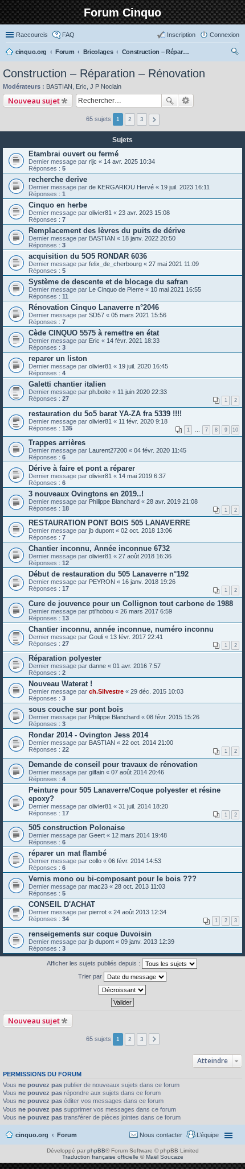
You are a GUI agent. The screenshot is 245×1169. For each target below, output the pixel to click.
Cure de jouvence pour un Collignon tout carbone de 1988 (130, 603)
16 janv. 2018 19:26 (148, 581)
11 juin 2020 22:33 (142, 391)
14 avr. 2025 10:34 (129, 161)
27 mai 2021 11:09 (174, 263)
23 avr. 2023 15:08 (144, 212)
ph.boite (100, 391)
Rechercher (169, 100)
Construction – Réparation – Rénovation (104, 73)
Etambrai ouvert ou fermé (73, 154)
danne (97, 665)
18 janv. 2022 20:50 (148, 238)
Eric (81, 86)
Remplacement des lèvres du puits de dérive (106, 230)
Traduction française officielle (100, 1157)
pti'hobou (101, 611)
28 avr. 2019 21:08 (172, 501)
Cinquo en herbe (57, 205)
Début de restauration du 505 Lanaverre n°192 (108, 574)
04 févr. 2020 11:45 (160, 450)
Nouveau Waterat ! (60, 683)
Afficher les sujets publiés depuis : (94, 963)
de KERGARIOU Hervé (121, 187)
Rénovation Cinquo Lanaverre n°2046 (93, 307)
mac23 (98, 886)
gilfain (96, 772)
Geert (97, 835)
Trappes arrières (56, 442)
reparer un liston (57, 358)
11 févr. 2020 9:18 (143, 421)
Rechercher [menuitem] (234, 52)
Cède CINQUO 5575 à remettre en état (93, 333)
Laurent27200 (108, 450)
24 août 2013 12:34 (139, 912)
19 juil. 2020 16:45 (143, 366)
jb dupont (101, 530)
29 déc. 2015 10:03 (156, 691)
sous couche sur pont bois (75, 709)
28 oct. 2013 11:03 (140, 886)
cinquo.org (31, 1134)
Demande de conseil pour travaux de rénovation (113, 764)
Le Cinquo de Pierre (116, 289)
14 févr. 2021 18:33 (133, 340)
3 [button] (142, 119)
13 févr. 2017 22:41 (136, 636)
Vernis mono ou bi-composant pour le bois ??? (112, 878)
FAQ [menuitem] (68, 34)
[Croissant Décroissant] (122, 990)
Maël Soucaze (164, 1157)
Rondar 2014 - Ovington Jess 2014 (88, 735)
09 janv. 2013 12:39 (147, 941)
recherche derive (57, 179)
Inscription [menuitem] (181, 34)
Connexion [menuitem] (224, 34)
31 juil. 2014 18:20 (143, 806)
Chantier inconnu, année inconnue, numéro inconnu (121, 629)
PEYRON (102, 581)
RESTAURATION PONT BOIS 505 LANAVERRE (109, 523)
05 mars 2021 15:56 (138, 315)
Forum (67, 1134)
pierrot (98, 912)
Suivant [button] (154, 120)
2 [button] (130, 119)
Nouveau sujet (34, 101)
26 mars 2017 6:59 (146, 611)
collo (95, 860)
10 (235, 430)
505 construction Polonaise (76, 827)
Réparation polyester (64, 658)
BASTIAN (59, 86)
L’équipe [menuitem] (208, 1134)
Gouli (96, 636)
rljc (93, 161)
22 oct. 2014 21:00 (147, 742)
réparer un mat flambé (67, 853)
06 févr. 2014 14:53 (134, 860)
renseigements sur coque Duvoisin (90, 934)
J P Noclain (105, 86)
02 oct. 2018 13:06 (146, 530)
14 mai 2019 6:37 (142, 475)
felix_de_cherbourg (115, 263)
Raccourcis (32, 34)
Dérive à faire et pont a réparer (81, 468)
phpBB (96, 1150)
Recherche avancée (186, 100)
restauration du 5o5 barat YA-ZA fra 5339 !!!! (105, 413)
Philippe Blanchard (114, 501)
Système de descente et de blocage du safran (108, 281)
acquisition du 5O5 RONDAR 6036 (87, 256)
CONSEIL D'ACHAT (61, 904)
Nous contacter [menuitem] (161, 1134)
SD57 (96, 315)
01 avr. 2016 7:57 (137, 665)
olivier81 (100, 212)
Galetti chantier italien (67, 384)
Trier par (91, 976)
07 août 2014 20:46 (137, 772)
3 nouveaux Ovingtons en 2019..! (86, 494)
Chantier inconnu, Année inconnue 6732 (99, 548)
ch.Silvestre (106, 691)
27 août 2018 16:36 (145, 556)
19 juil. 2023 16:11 (185, 187)
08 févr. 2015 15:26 (172, 717)
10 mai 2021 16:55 (175, 289)
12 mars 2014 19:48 (139, 835)
